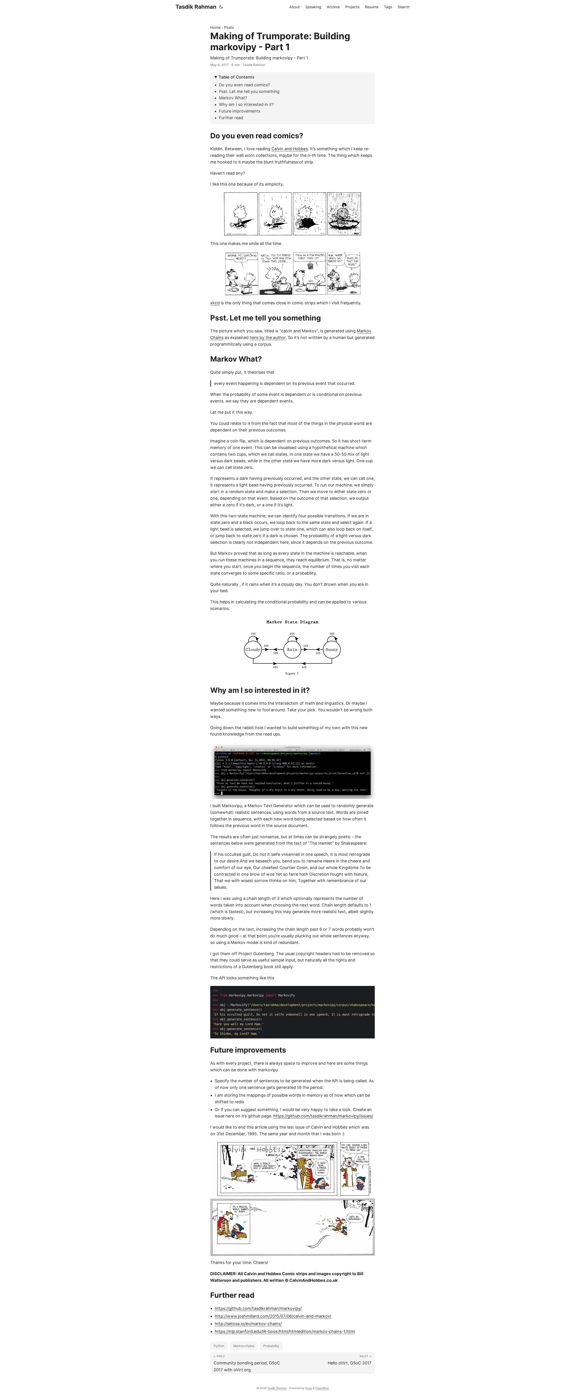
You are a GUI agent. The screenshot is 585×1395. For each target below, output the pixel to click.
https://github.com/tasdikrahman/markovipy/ (258, 1308)
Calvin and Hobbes (289, 148)
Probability (271, 1346)
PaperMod (322, 1388)
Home (215, 27)
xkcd (215, 302)
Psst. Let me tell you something (249, 91)
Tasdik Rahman (196, 6)
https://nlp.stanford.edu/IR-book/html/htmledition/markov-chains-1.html (285, 1331)
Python (219, 1346)
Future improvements (239, 111)
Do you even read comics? (244, 84)
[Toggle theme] (221, 7)
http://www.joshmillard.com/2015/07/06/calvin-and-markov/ (273, 1316)
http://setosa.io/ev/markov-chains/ (248, 1323)
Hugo (308, 1388)
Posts (229, 27)
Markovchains (243, 1346)
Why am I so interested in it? (246, 104)
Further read (231, 117)
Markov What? (233, 97)
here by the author (268, 337)
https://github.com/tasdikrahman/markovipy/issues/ (323, 1116)
